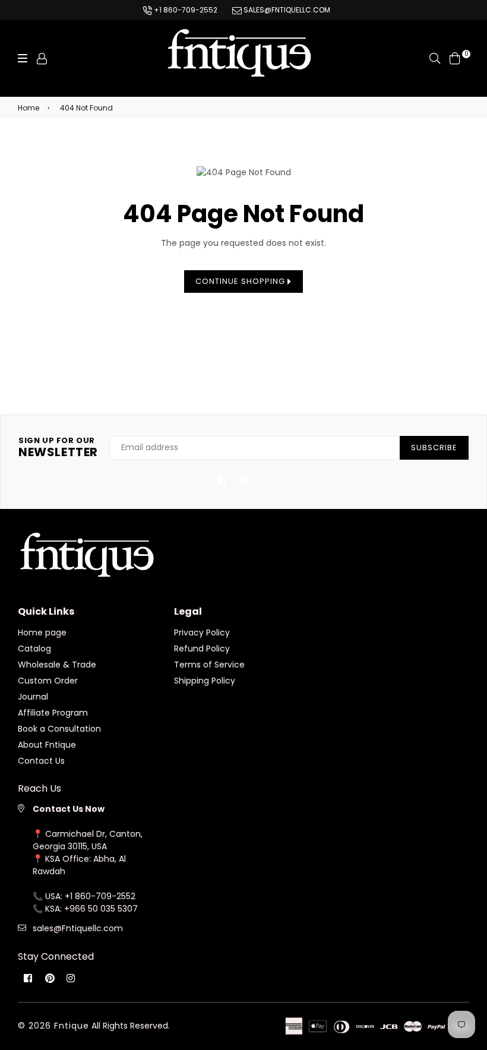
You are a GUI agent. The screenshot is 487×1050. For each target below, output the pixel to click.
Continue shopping (241, 281)
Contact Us (41, 761)
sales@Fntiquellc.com (78, 928)
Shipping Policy (204, 681)
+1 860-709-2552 (184, 10)
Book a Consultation (59, 729)
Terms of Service (209, 665)
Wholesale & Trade (57, 665)
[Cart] (455, 58)
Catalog (34, 648)
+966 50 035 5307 (101, 909)
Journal (33, 697)
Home (28, 108)
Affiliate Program (53, 713)
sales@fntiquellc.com (286, 10)
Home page (42, 632)
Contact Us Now (69, 809)
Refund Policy (202, 648)
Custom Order (48, 681)
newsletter (58, 448)
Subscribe (434, 447)
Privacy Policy (202, 632)
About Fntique (47, 745)
